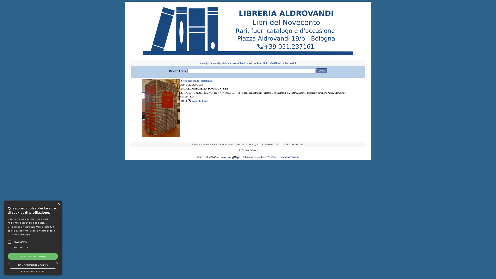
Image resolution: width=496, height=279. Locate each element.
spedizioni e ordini (257, 63)
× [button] (58, 203)
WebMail (272, 156)
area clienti (239, 63)
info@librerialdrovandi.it (283, 63)
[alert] (33, 238)
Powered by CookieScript (33, 271)
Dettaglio (25, 234)
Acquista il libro (200, 100)
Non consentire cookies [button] (33, 265)
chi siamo (225, 63)
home (203, 63)
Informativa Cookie (253, 156)
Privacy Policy (249, 150)
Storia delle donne (190, 80)
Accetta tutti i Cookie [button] (33, 256)
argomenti (213, 63)
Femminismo (207, 80)
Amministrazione (289, 156)
